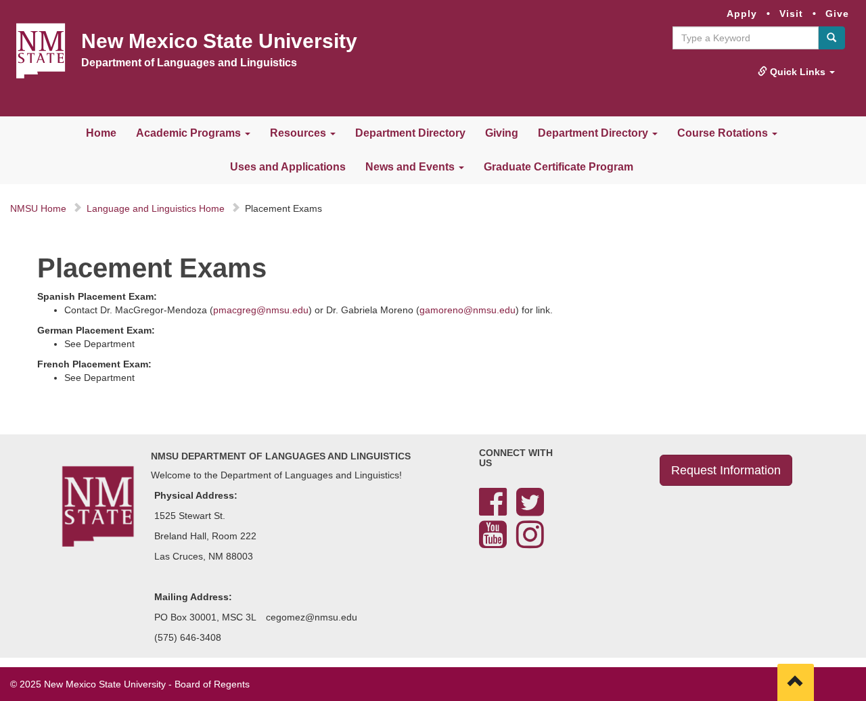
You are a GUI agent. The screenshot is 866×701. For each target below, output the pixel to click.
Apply (742, 13)
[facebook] (493, 510)
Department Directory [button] (594, 133)
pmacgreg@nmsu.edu (261, 309)
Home (101, 133)
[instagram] (530, 542)
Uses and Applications (288, 167)
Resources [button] (299, 133)
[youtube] (493, 542)
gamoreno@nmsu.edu (467, 309)
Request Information (726, 470)
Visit (791, 13)
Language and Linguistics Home (156, 208)
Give (837, 13)
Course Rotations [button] (724, 133)
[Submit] (831, 37)
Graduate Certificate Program (558, 167)
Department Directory (410, 133)
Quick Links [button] (797, 71)
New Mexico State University (219, 41)
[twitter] (530, 510)
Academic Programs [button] (190, 133)
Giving (501, 133)
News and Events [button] (411, 167)
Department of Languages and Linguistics (189, 62)
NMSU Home (38, 208)
